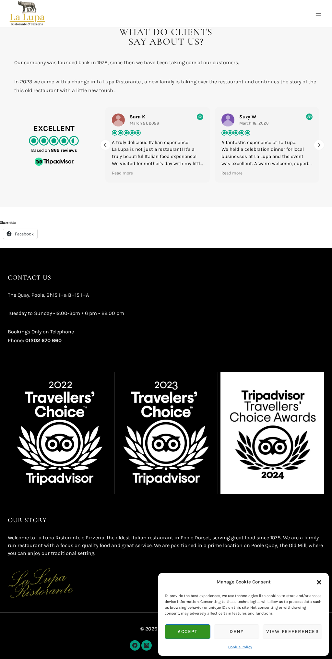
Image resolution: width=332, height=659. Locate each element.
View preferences (292, 631)
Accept (187, 631)
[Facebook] (135, 645)
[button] (319, 582)
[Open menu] (318, 13)
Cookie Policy (240, 647)
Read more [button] (122, 173)
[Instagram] (146, 645)
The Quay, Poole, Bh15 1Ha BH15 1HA (48, 295)
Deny (236, 631)
